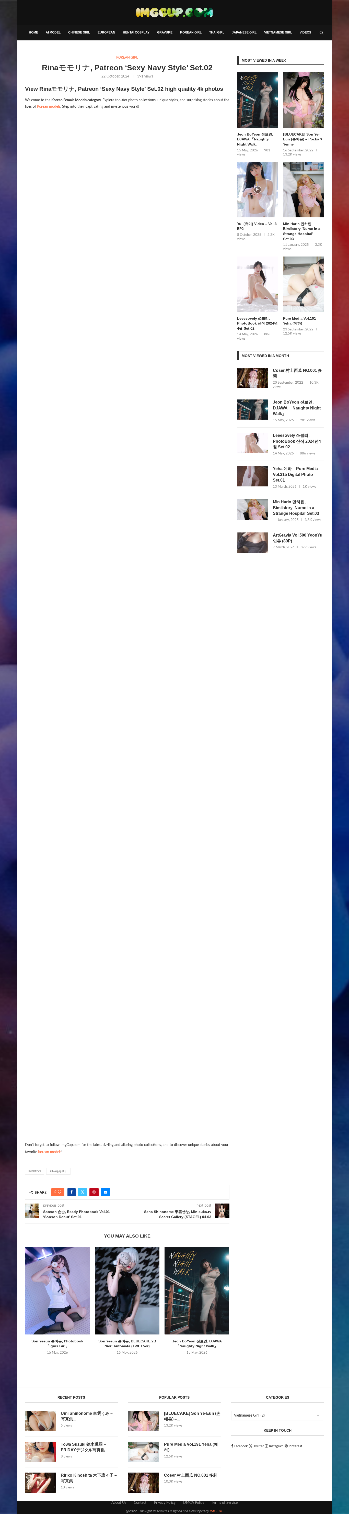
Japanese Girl (244, 32)
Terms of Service (225, 1503)
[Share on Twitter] (82, 1192)
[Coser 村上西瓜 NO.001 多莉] (252, 378)
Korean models (48, 106)
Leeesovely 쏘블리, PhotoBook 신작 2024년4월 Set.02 (257, 323)
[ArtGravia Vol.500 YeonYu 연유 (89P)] (252, 542)
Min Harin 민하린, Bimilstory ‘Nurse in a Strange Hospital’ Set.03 (301, 231)
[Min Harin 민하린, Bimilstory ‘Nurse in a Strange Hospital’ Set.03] (303, 189)
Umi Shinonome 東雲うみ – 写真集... (87, 1416)
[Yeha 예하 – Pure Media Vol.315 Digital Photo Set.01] (252, 476)
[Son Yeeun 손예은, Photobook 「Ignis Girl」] (57, 1290)
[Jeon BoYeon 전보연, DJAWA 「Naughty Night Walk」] (197, 1290)
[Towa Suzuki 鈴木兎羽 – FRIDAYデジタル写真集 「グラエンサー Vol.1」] (40, 1452)
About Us (118, 1503)
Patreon (34, 1171)
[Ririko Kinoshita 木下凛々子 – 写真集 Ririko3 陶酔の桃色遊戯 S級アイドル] (40, 1483)
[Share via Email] (105, 1192)
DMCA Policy (193, 1503)
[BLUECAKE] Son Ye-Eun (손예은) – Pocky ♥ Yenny (302, 139)
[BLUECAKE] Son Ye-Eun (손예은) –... (192, 1416)
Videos (305, 32)
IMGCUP (216, 1511)
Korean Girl (191, 32)
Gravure (164, 32)
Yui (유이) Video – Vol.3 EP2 (257, 226)
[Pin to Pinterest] (94, 1192)
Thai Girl (216, 32)
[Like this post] (59, 1192)
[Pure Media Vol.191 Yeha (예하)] (303, 284)
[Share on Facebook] (71, 1192)
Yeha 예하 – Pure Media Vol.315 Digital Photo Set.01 (295, 474)
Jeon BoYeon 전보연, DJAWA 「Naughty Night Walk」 (255, 139)
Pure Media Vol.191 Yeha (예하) (299, 321)
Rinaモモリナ (58, 1171)
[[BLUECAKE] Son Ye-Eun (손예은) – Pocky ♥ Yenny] (303, 100)
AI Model (53, 32)
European (106, 32)
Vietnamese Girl (278, 32)
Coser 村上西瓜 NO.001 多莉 (297, 373)
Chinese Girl (79, 32)
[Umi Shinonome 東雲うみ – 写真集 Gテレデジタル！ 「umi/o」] (40, 1421)
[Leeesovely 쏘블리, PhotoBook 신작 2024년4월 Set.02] (257, 284)
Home (33, 32)
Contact (140, 1503)
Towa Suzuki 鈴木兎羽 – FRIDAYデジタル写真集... (84, 1447)
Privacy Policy (165, 1503)
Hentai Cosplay (136, 32)
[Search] (321, 32)
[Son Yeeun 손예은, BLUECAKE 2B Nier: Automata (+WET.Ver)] (127, 1290)
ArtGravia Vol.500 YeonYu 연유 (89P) (297, 538)
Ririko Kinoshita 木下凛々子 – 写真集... (89, 1478)
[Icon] (257, 190)
